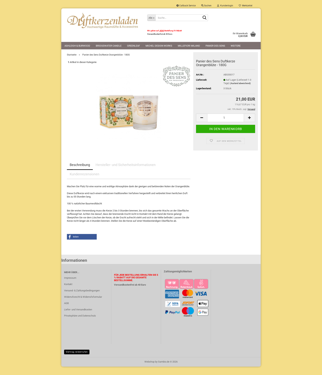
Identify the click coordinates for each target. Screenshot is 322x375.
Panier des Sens (215, 45)
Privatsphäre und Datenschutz (80, 315)
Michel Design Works (159, 45)
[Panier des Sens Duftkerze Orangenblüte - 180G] (128, 106)
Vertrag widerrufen (77, 352)
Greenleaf (133, 45)
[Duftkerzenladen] (103, 20)
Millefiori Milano (189, 45)
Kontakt (68, 284)
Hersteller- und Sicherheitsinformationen (126, 165)
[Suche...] (204, 18)
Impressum (70, 277)
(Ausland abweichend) (240, 83)
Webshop (149, 361)
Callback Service (187, 5)
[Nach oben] (311, 369)
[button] (201, 118)
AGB (66, 303)
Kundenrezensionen (84, 174)
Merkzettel (246, 5)
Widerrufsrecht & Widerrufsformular (83, 296)
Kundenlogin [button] (226, 5)
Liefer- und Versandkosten (78, 309)
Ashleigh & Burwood (77, 45)
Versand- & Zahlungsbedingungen (82, 290)
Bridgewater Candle (108, 45)
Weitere (236, 45)
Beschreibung (80, 165)
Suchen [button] (207, 5)
